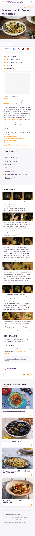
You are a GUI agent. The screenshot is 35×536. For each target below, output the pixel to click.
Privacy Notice (7, 519)
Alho (6, 168)
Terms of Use (23, 517)
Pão (6, 164)
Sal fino (7, 178)
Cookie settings (7, 522)
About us (17, 517)
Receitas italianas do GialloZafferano (14, 2)
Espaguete (9, 158)
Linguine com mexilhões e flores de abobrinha (16, 471)
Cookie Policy (23, 519)
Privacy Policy (15, 519)
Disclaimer (15, 522)
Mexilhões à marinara (12, 441)
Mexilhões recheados (10, 140)
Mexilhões (8, 161)
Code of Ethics (22, 522)
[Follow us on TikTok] (23, 48)
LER (30, 415)
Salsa (7, 171)
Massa (3, 7)
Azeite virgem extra (12, 174)
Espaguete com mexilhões (12, 119)
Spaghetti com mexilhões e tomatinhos (16, 145)
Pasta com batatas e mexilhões (13, 138)
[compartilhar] (4, 43)
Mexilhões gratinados (10, 136)
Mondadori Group (8, 524)
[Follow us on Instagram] (19, 48)
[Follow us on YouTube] (28, 48)
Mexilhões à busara (9, 143)
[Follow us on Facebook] (14, 48)
